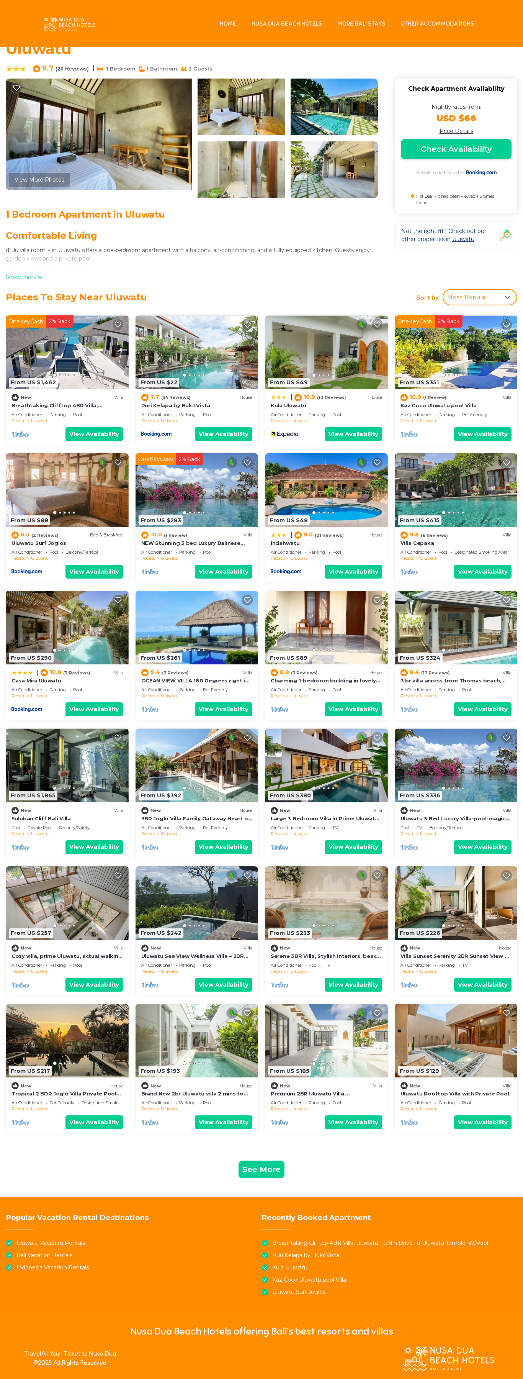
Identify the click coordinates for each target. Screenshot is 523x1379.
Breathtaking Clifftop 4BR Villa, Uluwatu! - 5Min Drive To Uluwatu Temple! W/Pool (380, 1243)
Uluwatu (40, 420)
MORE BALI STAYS (361, 24)
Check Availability (456, 149)
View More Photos (39, 179)
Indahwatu (285, 543)
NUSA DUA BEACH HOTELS (287, 24)
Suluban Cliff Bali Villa (41, 818)
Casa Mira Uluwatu (36, 680)
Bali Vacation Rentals (44, 1255)
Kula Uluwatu (288, 405)
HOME (228, 24)
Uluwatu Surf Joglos (38, 543)
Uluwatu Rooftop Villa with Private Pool (454, 1093)
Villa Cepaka (417, 543)
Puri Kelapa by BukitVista (176, 405)
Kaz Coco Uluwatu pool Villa (438, 405)
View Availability (94, 434)
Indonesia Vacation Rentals (52, 1267)
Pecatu (18, 420)
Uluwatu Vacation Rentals (50, 1243)
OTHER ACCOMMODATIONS (437, 24)
